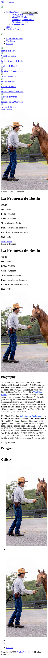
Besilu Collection (24, 652)
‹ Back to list (6, 109)
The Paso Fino (12, 29)
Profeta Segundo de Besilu (23, 19)
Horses (9, 27)
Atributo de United (20, 22)
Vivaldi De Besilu (19, 17)
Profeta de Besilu (19, 24)
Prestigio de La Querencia (23, 15)
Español (43, 1)
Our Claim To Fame (14, 39)
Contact (9, 43)
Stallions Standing (14, 12)
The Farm (10, 41)
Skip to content (7, 2)
